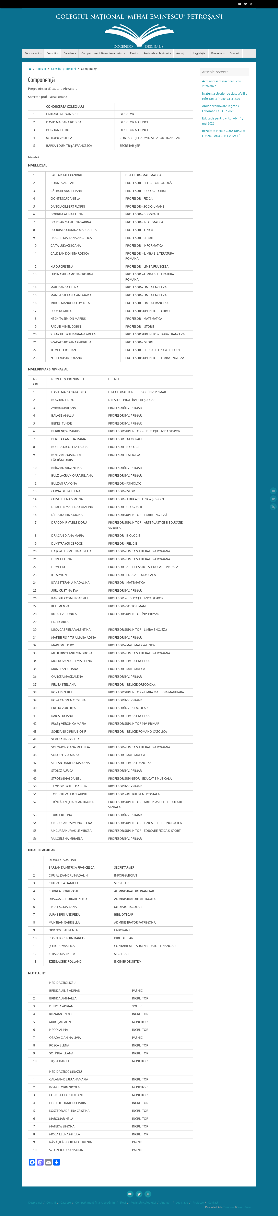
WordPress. (245, 1207)
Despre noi (35, 1202)
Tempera (228, 1207)
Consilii (41, 69)
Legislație (182, 1202)
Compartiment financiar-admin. (95, 1202)
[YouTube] (240, 4)
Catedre (65, 1202)
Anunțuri (165, 1202)
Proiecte (198, 1202)
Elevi (123, 1202)
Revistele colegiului (143, 1202)
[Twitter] (245, 4)
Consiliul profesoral (63, 69)
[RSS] (251, 4)
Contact (213, 1202)
